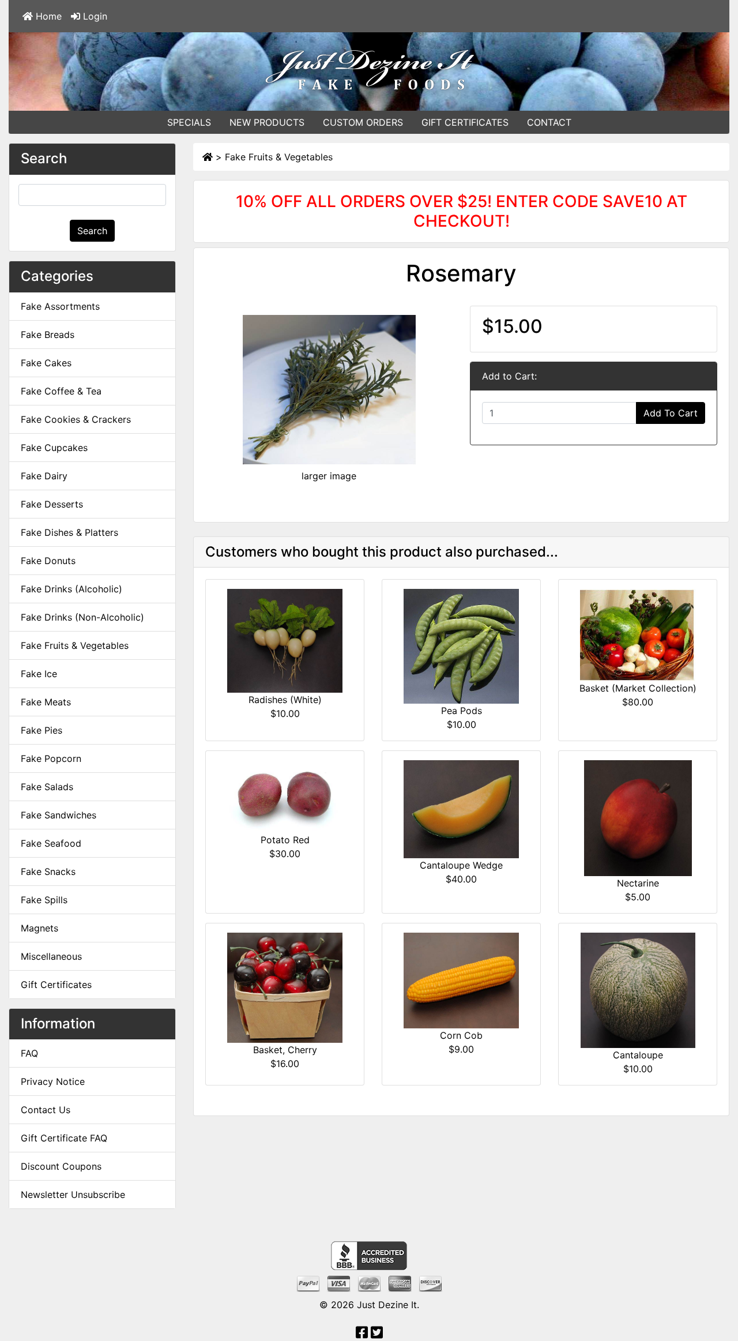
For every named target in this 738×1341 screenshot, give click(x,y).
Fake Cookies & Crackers (76, 419)
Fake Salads (47, 786)
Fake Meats (46, 702)
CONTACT (549, 122)
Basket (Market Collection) (637, 688)
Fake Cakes (46, 363)
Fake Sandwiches (58, 815)
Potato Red (285, 840)
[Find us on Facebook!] (362, 1334)
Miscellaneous (51, 956)
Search (92, 230)
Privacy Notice (53, 1081)
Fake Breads (47, 334)
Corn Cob (461, 1035)
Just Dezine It (387, 1304)
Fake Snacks (48, 871)
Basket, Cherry (285, 1049)
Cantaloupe (638, 1055)
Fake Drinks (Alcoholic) (71, 589)
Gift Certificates (56, 984)
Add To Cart (670, 413)
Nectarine (638, 883)
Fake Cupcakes (54, 447)
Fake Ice (39, 673)
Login (93, 16)
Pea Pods (461, 710)
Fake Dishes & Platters (69, 532)
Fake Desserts (52, 504)
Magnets (39, 928)
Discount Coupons (61, 1166)
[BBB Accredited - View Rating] (369, 1255)
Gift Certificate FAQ (64, 1138)
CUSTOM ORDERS (363, 122)
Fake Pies (41, 730)
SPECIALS (189, 122)
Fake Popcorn (51, 758)
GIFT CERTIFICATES (465, 122)
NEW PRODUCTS (266, 122)
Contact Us (45, 1109)
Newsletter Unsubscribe (73, 1194)
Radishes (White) (285, 699)
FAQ (29, 1053)
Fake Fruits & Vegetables (279, 157)
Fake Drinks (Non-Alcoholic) (82, 617)
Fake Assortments (60, 306)
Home (47, 16)
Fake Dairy (44, 476)
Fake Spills (44, 900)
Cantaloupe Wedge (461, 865)
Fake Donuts (48, 560)
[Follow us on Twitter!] (377, 1334)
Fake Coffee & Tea (61, 391)
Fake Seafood (51, 843)
